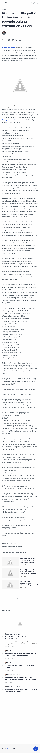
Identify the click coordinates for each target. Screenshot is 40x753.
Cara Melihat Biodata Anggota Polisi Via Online (19, 666)
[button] (31, 3)
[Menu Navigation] (3, 3)
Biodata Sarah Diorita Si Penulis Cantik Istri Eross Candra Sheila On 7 (21, 690)
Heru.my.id (10, 3)
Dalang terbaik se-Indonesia (11, 120)
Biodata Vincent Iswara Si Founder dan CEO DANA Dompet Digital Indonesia (21, 654)
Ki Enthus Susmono (9, 47)
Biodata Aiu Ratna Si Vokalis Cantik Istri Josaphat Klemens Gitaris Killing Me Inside (20, 678)
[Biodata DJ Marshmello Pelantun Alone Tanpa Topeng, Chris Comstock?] (10, 573)
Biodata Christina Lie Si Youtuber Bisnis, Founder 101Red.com (19, 638)
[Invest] (18, 634)
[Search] (34, 3)
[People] (18, 674)
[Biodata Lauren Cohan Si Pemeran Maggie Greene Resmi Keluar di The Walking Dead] (10, 561)
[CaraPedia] (19, 663)
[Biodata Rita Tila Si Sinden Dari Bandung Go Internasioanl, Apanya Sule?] (10, 584)
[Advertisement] (20, 720)
